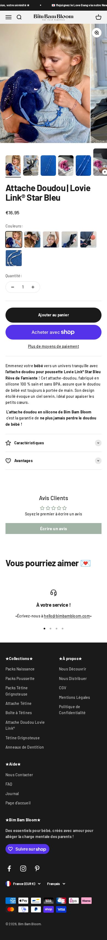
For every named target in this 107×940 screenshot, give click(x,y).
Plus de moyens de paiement (53, 346)
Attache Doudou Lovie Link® (25, 725)
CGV (62, 687)
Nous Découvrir (72, 669)
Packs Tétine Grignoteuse (16, 690)
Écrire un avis (53, 528)
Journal (12, 793)
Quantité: (13, 275)
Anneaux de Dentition (24, 747)
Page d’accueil (17, 803)
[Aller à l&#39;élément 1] (13, 166)
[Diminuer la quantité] (12, 287)
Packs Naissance (20, 669)
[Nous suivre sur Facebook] (9, 868)
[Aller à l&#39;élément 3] (48, 166)
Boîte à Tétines (18, 712)
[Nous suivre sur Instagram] (23, 868)
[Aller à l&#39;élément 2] (30, 166)
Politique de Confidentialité (72, 709)
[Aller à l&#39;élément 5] (83, 166)
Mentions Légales (74, 697)
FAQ (8, 784)
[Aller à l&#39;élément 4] (66, 166)
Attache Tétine (18, 703)
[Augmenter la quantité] (33, 287)
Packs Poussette (20, 678)
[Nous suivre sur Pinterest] (37, 868)
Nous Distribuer (73, 678)
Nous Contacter (19, 774)
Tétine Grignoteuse (22, 737)
